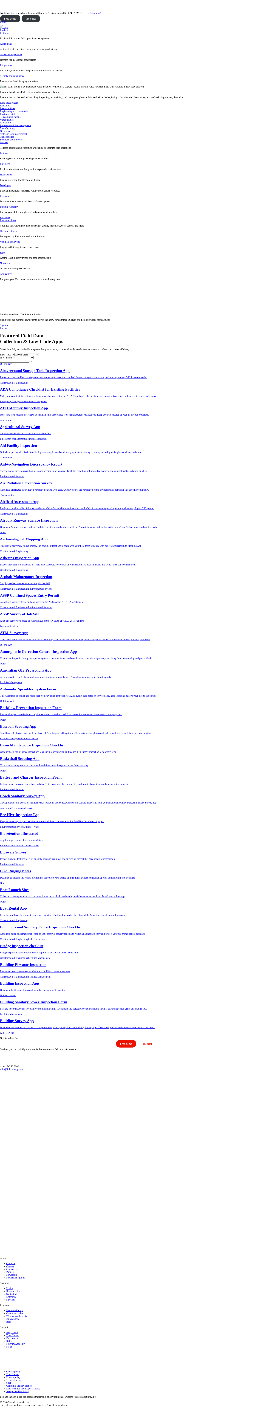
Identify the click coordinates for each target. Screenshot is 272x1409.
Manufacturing (7, 128)
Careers (10, 1266)
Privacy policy (13, 1377)
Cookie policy (13, 1371)
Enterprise (5, 164)
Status (9, 1346)
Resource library (8, 220)
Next (11, 1032)
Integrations (6, 65)
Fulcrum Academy (9, 206)
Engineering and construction (14, 111)
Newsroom (5, 263)
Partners (4, 153)
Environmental (7, 114)
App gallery (6, 274)
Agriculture (5, 122)
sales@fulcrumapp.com (11, 1069)
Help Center (6, 174)
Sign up (4, 325)
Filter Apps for (7, 354)
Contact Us (11, 1269)
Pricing (9, 1288)
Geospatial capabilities (11, 54)
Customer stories (8, 231)
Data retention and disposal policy (23, 1388)
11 (7, 1032)
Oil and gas (5, 131)
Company (11, 1263)
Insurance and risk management (15, 125)
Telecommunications (10, 117)
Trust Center (12, 1335)
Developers (5, 185)
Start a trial (11, 1294)
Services (4, 142)
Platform (4, 33)
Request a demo (14, 1291)
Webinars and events (10, 241)
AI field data (6, 43)
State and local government (13, 134)
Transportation (7, 136)
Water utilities (7, 119)
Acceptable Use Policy (17, 1391)
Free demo (10, 18)
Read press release (9, 102)
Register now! (94, 13)
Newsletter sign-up (15, 1277)
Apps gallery (12, 1319)
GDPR (9, 1383)
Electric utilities (7, 108)
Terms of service (14, 1380)
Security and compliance (12, 76)
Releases (4, 196)
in (1, 357)
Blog (2, 252)
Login (3, 21)
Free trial (31, 18)
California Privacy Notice (19, 1385)
